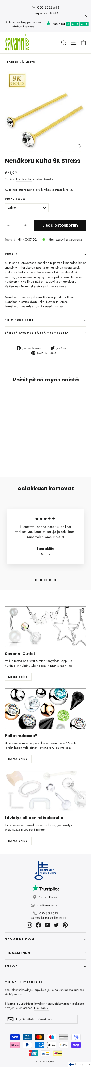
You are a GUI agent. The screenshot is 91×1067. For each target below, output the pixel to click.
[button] (79, 1064)
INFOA (11, 966)
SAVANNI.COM (20, 939)
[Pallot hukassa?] (45, 708)
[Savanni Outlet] (45, 626)
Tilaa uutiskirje (24, 982)
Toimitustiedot (19, 320)
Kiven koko (15, 199)
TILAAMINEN (18, 953)
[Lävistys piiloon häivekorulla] (45, 791)
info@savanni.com (48, 905)
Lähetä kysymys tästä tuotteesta (37, 332)
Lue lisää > (41, 1008)
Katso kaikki (18, 677)
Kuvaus (11, 254)
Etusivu (28, 61)
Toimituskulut (24, 179)
